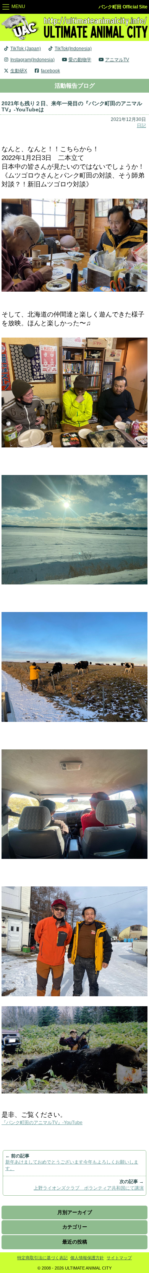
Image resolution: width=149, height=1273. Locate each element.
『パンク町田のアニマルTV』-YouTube (42, 1122)
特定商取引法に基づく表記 (42, 1257)
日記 (141, 125)
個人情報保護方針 (87, 1257)
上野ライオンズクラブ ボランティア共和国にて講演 (89, 1188)
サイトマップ (119, 1257)
